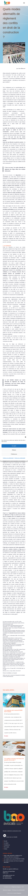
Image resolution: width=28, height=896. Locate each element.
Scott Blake (9, 673)
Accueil (5, 841)
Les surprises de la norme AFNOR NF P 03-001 (14, 859)
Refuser (14, 450)
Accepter (14, 445)
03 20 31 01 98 (8, 878)
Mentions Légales (7, 890)
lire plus (6, 736)
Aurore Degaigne (17, 893)
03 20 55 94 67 (8, 876)
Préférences (14, 454)
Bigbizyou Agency (16, 887)
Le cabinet (6, 843)
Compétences (7, 845)
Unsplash (15, 673)
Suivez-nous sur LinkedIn (11, 837)
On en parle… (7, 846)
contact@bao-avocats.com (8, 875)
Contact (5, 848)
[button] (26, 437)
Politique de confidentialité (8, 458)
